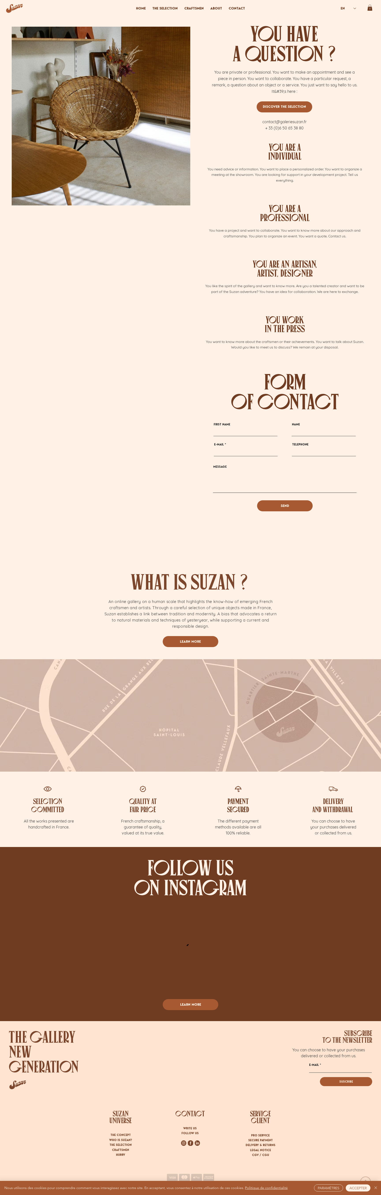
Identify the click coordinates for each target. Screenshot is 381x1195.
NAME (296, 424)
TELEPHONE (300, 444)
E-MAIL (219, 444)
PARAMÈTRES (328, 1188)
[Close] (375, 1187)
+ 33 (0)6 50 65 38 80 (284, 127)
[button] (369, 8)
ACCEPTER (358, 1188)
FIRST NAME (222, 424)
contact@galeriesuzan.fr (284, 121)
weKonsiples (195, 1149)
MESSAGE (220, 466)
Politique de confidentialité (266, 1188)
